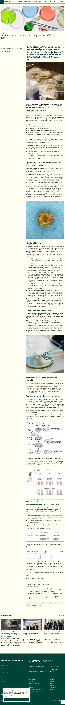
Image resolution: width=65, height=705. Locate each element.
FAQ (51, 693)
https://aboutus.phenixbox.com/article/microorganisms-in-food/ (44, 588)
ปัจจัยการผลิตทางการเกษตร (34, 683)
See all (60, 615)
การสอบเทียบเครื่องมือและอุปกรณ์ (35, 689)
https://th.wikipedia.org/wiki (35, 586)
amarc (28, 603)
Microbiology (58, 603)
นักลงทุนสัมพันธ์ (37, 1)
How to (46, 1)
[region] (16, 695)
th (51, 3)
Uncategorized (4, 48)
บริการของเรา (27, 1)
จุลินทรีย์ (34, 605)
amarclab (34, 603)
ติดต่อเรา (61, 1)
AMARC (8, 1)
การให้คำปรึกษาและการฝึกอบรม (35, 693)
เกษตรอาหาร (31, 681)
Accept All (16, 699)
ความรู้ (28, 605)
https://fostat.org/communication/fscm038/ (39, 584)
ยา (29, 685)
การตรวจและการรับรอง (33, 691)
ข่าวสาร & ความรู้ (53, 687)
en (51, 6)
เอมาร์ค (39, 605)
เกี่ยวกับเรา (20, 1)
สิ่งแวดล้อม (31, 687)
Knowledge (3, 46)
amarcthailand (42, 603)
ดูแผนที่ (32, 675)
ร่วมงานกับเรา (52, 691)
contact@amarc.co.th (55, 669)
